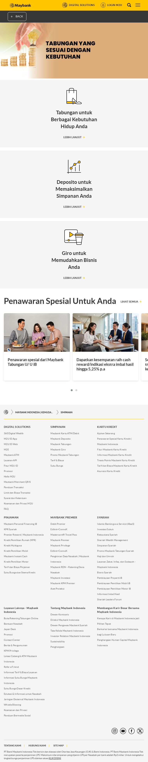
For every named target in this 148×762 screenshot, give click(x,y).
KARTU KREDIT (107, 426)
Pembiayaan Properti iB (109, 578)
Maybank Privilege (60, 545)
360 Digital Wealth (14, 433)
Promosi (8, 471)
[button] (71, 390)
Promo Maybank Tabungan (64, 455)
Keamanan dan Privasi (15, 710)
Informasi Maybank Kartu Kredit (114, 455)
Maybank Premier (59, 540)
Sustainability (57, 641)
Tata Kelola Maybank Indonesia (66, 630)
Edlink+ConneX (58, 529)
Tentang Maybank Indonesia (67, 608)
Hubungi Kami (37, 745)
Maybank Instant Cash (15, 556)
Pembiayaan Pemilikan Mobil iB (113, 583)
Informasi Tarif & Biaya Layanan (20, 672)
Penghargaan (57, 647)
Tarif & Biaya (57, 460)
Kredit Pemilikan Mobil (16, 551)
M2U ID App (10, 438)
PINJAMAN (11, 517)
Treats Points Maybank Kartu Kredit (116, 460)
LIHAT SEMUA (129, 301)
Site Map (58, 745)
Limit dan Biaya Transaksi (17, 492)
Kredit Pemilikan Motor (16, 561)
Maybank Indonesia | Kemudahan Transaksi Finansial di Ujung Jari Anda (34, 412)
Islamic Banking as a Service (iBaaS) (115, 524)
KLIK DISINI (55, 758)
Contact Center (12, 640)
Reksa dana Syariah (107, 534)
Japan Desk (10, 629)
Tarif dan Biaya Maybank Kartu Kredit (117, 465)
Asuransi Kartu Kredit (108, 471)
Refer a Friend (11, 667)
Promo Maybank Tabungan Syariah (115, 551)
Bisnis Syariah (104, 572)
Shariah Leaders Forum (109, 599)
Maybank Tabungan (60, 444)
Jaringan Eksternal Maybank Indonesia (24, 699)
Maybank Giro (58, 449)
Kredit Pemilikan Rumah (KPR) (20, 540)
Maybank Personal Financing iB (20, 524)
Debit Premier (57, 524)
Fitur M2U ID (11, 465)
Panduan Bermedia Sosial (17, 715)
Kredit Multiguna (13, 545)
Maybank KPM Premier (62, 583)
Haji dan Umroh (105, 556)
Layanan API (10, 460)
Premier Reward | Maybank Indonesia (24, 534)
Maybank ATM (11, 455)
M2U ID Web (11, 444)
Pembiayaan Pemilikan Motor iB (114, 588)
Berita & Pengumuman (16, 645)
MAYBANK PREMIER (63, 517)
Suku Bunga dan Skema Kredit (19, 572)
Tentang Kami (12, 745)
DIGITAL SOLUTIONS (17, 426)
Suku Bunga (56, 465)
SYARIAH (103, 517)
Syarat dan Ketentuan (15, 498)
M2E (6, 449)
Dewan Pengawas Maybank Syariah (68, 625)
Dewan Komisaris (59, 614)
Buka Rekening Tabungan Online (21, 618)
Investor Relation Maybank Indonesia (70, 636)
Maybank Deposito (60, 438)
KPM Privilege (11, 650)
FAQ (6, 509)
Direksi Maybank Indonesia (64, 620)
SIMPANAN (66, 412)
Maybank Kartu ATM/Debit (64, 433)
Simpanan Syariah (106, 545)
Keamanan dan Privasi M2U (18, 503)
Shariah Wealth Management (112, 540)
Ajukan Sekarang (106, 433)
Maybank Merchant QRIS (17, 482)
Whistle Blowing (12, 704)
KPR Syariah (10, 529)
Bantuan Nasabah (13, 623)
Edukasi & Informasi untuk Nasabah (22, 694)
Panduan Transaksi (14, 487)
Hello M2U (9, 476)
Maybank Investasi (60, 578)
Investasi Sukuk (105, 529)
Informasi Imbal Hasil (108, 594)
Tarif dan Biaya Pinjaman (17, 567)
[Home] (6, 412)
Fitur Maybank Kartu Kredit (111, 449)
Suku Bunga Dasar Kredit (17, 688)
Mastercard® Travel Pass (63, 534)
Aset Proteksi (57, 588)
